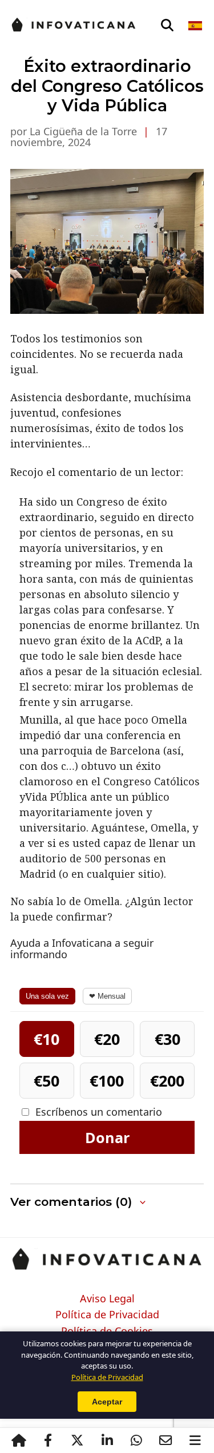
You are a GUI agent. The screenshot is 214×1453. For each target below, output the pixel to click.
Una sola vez (47, 996)
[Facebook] (48, 1440)
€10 (46, 1039)
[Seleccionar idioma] (196, 25)
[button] (107, 1202)
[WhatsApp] (136, 1440)
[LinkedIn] (107, 1440)
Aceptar (107, 1401)
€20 (107, 1039)
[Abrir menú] (195, 1440)
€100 (107, 1080)
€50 (46, 1080)
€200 (167, 1080)
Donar (107, 1137)
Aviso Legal (107, 1299)
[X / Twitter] (77, 1440)
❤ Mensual (107, 996)
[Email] (166, 1440)
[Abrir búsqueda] (167, 26)
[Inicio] (19, 1440)
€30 (167, 1039)
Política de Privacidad (107, 1315)
